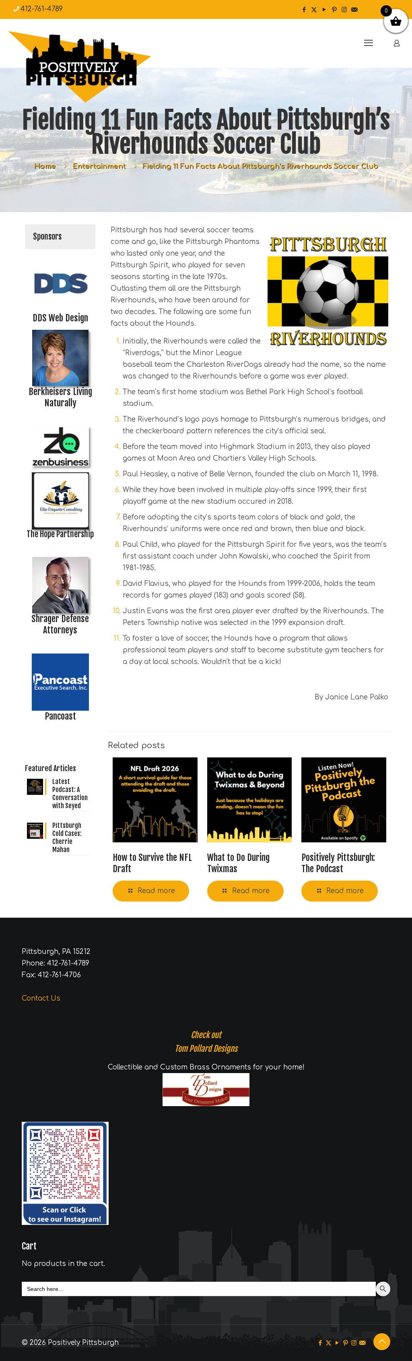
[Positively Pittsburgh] (96, 67)
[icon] (354, 9)
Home (45, 166)
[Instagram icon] (344, 9)
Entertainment (99, 166)
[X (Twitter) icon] (314, 9)
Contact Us (41, 998)
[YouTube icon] (324, 9)
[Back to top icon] (381, 1341)
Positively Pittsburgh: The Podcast (338, 863)
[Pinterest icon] (334, 9)
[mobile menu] (368, 43)
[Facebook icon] (304, 9)
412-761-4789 (42, 9)
